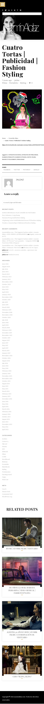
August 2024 (6, 266)
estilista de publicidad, (30, 155)
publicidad (20, 159)
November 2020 (7, 282)
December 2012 (7, 424)
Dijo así (4, 444)
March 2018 (6, 327)
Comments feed (7, 494)
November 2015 (7, 378)
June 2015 (5, 386)
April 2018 (5, 325)
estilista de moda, (15, 155)
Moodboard (6, 459)
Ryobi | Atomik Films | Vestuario (22, 548)
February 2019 (6, 310)
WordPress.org (7, 496)
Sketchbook (6, 467)
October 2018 (6, 317)
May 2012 (5, 427)
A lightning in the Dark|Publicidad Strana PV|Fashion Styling (21, 220)
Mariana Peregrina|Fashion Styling (13, 218)
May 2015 (5, 389)
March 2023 (6, 274)
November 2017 (7, 335)
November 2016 (7, 355)
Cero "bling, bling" (22, 676)
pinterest (26, 169)
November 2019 (7, 297)
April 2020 (5, 292)
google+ (37, 169)
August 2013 (6, 419)
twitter (17, 169)
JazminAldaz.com (19, 697)
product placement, (9, 159)
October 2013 (6, 417)
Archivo (4, 439)
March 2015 (6, 391)
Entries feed (6, 491)
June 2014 (5, 401)
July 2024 (5, 269)
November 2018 (7, 315)
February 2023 (6, 276)
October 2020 (6, 284)
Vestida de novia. (13, 254)
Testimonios (6, 472)
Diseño (4, 446)
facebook (7, 169)
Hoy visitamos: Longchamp (11, 215)
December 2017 (7, 333)
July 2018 (5, 320)
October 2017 (6, 338)
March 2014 (6, 409)
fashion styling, (21, 157)
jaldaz (17, 80)
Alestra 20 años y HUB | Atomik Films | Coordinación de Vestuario (22, 635)
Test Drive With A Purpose (10, 243)
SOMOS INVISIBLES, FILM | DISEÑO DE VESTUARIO (19, 213)
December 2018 (7, 312)
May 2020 (5, 289)
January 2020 (6, 294)
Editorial (5, 451)
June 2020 (5, 287)
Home (4, 138)
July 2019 (5, 302)
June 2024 (5, 271)
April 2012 (5, 429)
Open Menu (2, 4)
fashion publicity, (8, 157)
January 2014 (6, 414)
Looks (4, 456)
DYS (3, 449)
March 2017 (6, 350)
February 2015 (6, 394)
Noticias (4, 462)
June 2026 (5, 264)
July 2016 (5, 363)
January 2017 (6, 353)
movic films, (31, 157)
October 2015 (6, 381)
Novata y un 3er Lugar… (31, 247)
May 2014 (5, 404)
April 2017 (5, 348)
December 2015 (7, 376)
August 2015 (6, 383)
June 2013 (5, 422)
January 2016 (6, 373)
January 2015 (6, 396)
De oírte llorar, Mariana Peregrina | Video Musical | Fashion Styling (22, 590)
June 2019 (5, 304)
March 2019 (6, 307)
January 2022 (6, 279)
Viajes (4, 477)
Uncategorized (7, 474)
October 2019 (6, 299)
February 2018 (6, 330)
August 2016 (6, 361)
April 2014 (5, 406)
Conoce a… (5, 441)
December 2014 (7, 399)
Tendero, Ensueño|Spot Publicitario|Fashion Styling (19, 223)
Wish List (5, 479)
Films (4, 83)
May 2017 (5, 345)
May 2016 (5, 368)
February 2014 (6, 411)
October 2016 (6, 358)
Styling (23, 83)
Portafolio (13, 83)
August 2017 (6, 340)
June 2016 (5, 366)
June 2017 (5, 343)
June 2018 (5, 322)
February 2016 (6, 371)
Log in (4, 489)
